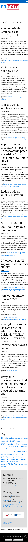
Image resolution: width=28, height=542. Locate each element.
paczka (10, 372)
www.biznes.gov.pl (7, 500)
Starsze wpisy (4, 421)
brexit (8, 289)
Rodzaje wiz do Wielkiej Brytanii (12, 106)
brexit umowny (23, 438)
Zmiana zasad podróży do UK (10, 69)
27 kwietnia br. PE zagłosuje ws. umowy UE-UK (14, 264)
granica (5, 60)
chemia (3, 441)
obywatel (10, 60)
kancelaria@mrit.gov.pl (13, 485)
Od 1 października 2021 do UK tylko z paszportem (13, 226)
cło (8, 184)
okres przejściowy (13, 449)
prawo (7, 452)
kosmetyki (6, 446)
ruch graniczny (16, 60)
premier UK (11, 452)
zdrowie (25, 464)
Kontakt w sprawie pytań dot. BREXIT (10, 495)
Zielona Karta (3, 466)
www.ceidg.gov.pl (16, 502)
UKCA (14, 461)
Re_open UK (16, 454)
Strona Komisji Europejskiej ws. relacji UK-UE (12, 506)
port (5, 452)
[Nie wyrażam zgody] (26, 537)
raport (10, 454)
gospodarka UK (20, 441)
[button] (27, 2)
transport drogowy (10, 255)
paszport (15, 98)
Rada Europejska (5, 454)
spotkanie (23, 457)
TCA (10, 186)
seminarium (17, 457)
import (19, 184)
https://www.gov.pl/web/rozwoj (9, 497)
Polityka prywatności (7, 522)
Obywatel (14, 137)
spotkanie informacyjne (10, 459)
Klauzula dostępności (7, 521)
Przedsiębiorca (21, 137)
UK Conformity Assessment (22, 461)
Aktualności (9, 59)
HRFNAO (9, 444)
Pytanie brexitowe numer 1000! (12, 297)
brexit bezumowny (16, 438)
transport (22, 60)
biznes (5, 184)
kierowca (10, 254)
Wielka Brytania (15, 186)
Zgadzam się (8, 539)
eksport (11, 184)
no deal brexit (18, 446)
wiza (2, 218)
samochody (11, 457)
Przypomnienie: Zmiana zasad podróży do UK (11, 31)
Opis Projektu (6, 523)
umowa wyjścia (4, 464)
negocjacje (11, 446)
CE (1, 441)
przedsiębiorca (21, 98)
